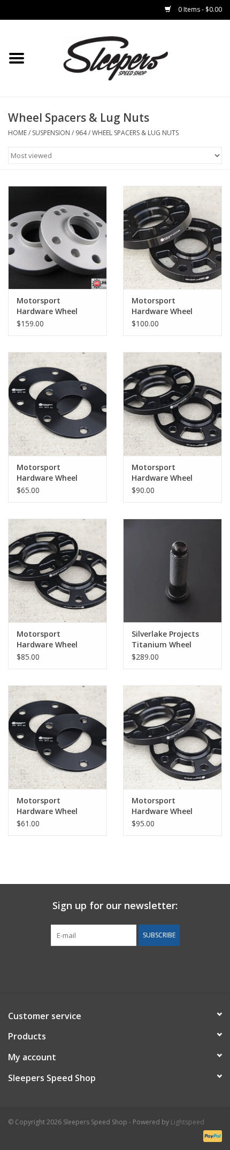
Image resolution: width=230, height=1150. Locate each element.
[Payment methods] (211, 1135)
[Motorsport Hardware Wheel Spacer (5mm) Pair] (57, 737)
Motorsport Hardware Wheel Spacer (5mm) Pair (51, 806)
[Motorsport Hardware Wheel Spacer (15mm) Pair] (172, 737)
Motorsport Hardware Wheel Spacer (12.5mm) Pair (171, 472)
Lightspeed (187, 1121)
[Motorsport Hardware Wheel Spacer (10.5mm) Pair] (57, 570)
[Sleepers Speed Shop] (131, 57)
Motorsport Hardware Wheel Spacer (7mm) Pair (51, 472)
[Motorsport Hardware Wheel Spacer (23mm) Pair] (57, 238)
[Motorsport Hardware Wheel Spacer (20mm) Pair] (172, 238)
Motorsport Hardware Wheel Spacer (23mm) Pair (53, 306)
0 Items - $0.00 (199, 9)
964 (81, 132)
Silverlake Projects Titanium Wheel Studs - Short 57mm (169, 639)
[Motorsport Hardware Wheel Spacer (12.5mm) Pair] (172, 404)
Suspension (51, 132)
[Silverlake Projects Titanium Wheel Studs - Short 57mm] (172, 570)
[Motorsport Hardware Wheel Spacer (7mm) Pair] (57, 404)
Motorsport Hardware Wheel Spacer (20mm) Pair (168, 306)
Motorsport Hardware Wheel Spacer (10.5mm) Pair (56, 639)
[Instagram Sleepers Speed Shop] (134, 967)
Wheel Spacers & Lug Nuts (135, 132)
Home (17, 132)
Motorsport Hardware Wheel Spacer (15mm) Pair (168, 806)
